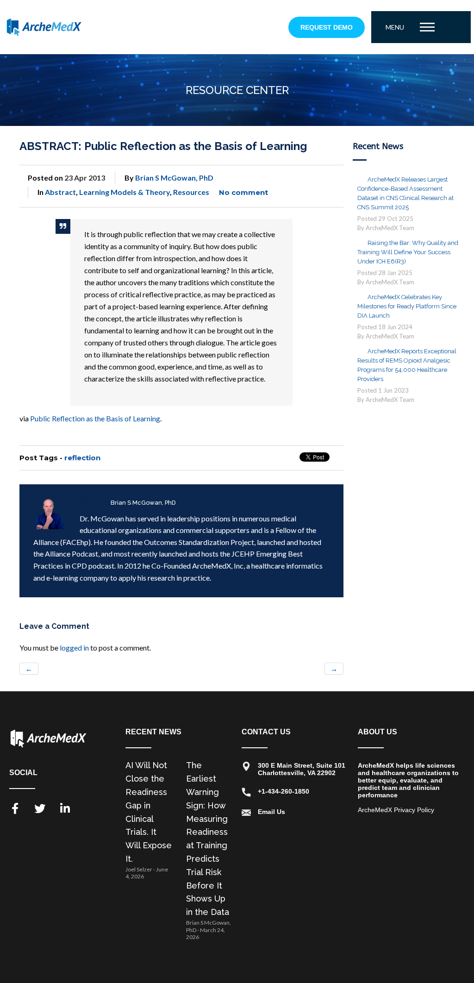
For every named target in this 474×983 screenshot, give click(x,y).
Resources (191, 192)
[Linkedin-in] (64, 808)
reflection (82, 457)
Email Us (271, 811)
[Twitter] (39, 808)
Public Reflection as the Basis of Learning (95, 418)
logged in (74, 647)
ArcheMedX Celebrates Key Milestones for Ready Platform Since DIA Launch (406, 306)
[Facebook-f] (14, 808)
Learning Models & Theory (124, 192)
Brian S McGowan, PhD (174, 177)
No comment (243, 192)
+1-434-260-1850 (283, 791)
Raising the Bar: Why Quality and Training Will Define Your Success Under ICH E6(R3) (407, 252)
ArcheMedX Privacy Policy (396, 810)
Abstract (60, 192)
